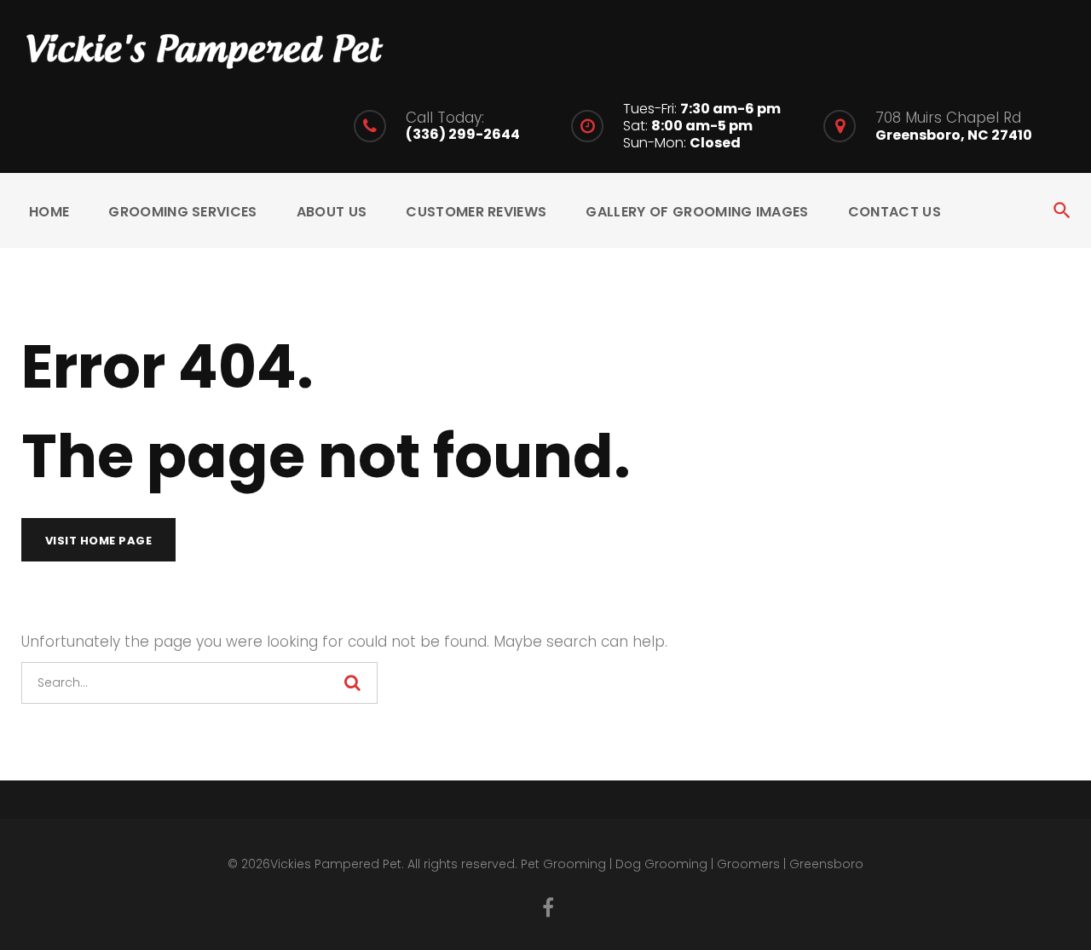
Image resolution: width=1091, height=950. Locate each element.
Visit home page (99, 541)
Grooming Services (182, 212)
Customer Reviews (476, 212)
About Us (332, 212)
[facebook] (548, 907)
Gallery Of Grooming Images (697, 212)
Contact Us (894, 212)
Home (49, 212)
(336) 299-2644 (463, 134)
